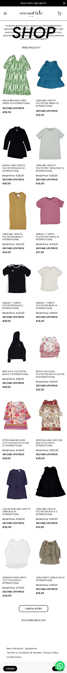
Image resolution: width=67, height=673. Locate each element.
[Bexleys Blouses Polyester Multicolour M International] (50, 346)
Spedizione (31, 648)
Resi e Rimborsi (15, 648)
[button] (60, 666)
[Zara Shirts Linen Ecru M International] (50, 552)
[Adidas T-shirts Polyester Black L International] (17, 277)
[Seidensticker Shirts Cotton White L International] (17, 552)
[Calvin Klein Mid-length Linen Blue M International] (17, 483)
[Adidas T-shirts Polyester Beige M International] (50, 277)
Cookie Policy (14, 657)
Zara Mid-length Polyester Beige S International (12, 236)
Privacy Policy (51, 652)
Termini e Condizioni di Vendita (24, 652)
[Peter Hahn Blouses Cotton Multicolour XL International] (17, 415)
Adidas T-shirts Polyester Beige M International (46, 305)
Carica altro (33, 608)
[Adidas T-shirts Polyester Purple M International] (50, 209)
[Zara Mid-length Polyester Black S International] (50, 483)
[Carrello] (59, 13)
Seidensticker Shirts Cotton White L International (14, 580)
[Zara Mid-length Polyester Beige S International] (17, 209)
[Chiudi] (64, 3)
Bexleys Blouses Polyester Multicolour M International (50, 374)
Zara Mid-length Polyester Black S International (46, 511)
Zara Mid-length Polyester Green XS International (47, 103)
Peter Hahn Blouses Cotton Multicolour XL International (15, 443)
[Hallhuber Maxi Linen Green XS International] (17, 75)
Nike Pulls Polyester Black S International (15, 373)
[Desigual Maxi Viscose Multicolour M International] (50, 415)
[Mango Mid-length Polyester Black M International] (17, 140)
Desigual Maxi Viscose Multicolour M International (49, 443)
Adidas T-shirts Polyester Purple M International (47, 236)
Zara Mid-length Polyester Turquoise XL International (50, 168)
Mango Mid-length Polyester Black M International (13, 168)
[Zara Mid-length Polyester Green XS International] (50, 75)
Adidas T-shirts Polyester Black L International (13, 305)
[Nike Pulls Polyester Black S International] (17, 346)
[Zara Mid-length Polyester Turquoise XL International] (50, 140)
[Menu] (5, 13)
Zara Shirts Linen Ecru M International (50, 579)
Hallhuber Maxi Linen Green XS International (16, 102)
